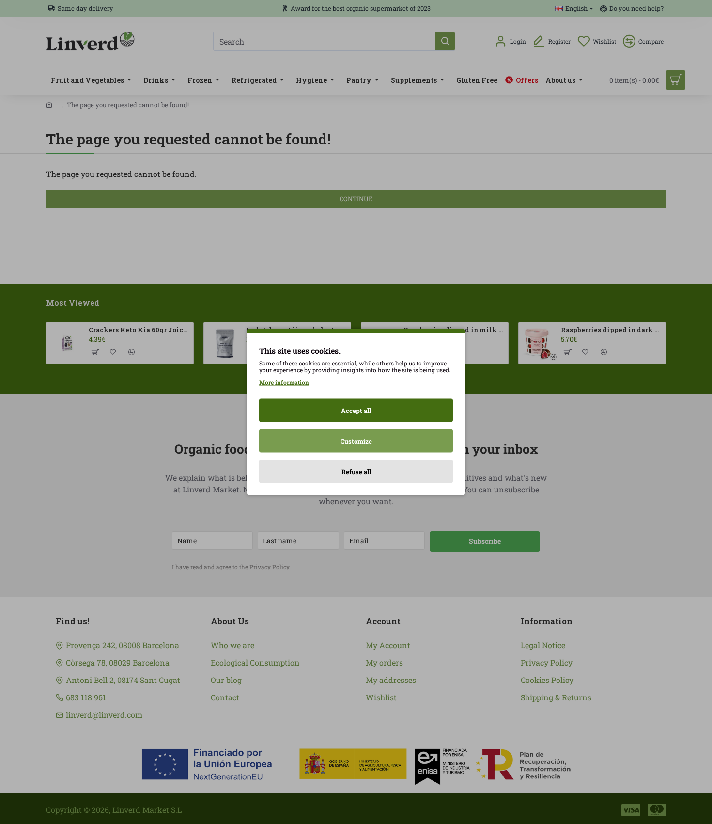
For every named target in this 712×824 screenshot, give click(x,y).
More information (284, 382)
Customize (356, 441)
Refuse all (356, 471)
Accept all (356, 410)
